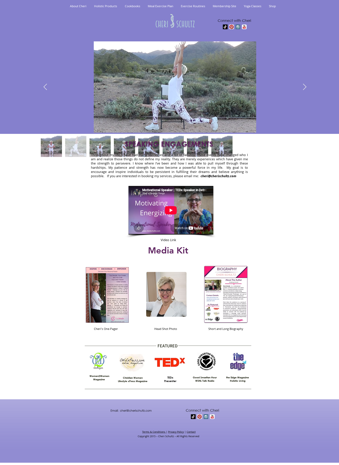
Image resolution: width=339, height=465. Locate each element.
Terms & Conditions (154, 431)
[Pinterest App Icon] (231, 26)
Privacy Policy (176, 431)
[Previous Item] (45, 87)
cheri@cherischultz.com (218, 176)
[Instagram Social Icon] (238, 26)
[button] (105, 6)
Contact (191, 431)
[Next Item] (305, 87)
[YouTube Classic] (244, 26)
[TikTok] (225, 26)
